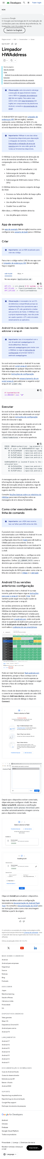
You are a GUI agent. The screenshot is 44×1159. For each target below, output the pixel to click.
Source (4, 970)
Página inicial (6, 39)
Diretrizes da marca (28, 1142)
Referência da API (8, 1079)
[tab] (8, 273)
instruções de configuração (26, 417)
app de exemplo (11, 229)
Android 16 (6, 1045)
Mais (19, 274)
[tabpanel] (22, 286)
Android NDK (6, 1086)
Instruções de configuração (22, 374)
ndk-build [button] (8, 274)
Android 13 (5, 1055)
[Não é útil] (15, 44)
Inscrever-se (35, 1148)
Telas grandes (7, 1018)
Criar (28, 596)
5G (3, 1008)
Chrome (5, 1124)
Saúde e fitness (7, 998)
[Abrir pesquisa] (24, 2)
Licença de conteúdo (31, 932)
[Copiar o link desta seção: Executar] (15, 407)
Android (5, 960)
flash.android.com (32, 673)
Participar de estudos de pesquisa (14, 1106)
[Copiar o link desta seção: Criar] (10, 241)
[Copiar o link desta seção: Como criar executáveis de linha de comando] (27, 513)
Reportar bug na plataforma (12, 1095)
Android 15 (6, 1048)
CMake (25, 573)
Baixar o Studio (7, 1082)
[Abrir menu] (3, 2)
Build (25, 540)
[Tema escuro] (38, 283)
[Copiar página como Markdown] (12, 60)
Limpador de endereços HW (14, 263)
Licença (15, 1142)
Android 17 (6, 1041)
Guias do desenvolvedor (10, 1075)
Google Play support (9, 1103)
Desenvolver (23, 39)
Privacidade (6, 1005)
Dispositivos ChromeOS (10, 1025)
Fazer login (36, 3)
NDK (4, 10)
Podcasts (5, 981)
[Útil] (12, 44)
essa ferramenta (28, 101)
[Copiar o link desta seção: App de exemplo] (25, 224)
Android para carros (9, 1028)
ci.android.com (20, 619)
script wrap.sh (21, 366)
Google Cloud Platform (10, 1131)
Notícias (5, 974)
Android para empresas (10, 963)
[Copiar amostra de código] (40, 283)
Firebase (5, 1127)
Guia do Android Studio (10, 1072)
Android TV (6, 1032)
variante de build (21, 232)
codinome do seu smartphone (25, 627)
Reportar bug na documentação (13, 1099)
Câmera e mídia (7, 1001)
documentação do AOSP (28, 906)
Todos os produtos (9, 1135)
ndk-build (34, 573)
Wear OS (5, 1021)
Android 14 (6, 1052)
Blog (3, 977)
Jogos (4, 990)
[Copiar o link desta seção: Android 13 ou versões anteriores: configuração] (36, 586)
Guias (32, 39)
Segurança (6, 967)
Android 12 (6, 1059)
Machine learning (8, 994)
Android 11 (5, 1062)
